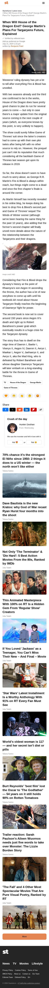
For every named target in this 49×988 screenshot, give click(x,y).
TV (5, 382)
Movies (24, 963)
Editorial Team (8, 977)
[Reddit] (20, 410)
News (6, 963)
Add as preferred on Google (14, 41)
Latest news (17, 11)
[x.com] (13, 410)
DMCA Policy (7, 974)
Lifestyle (37, 963)
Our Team (35, 974)
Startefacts (7, 11)
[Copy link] (41, 410)
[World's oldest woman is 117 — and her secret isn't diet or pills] (24, 760)
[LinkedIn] (27, 410)
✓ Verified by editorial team (14, 38)
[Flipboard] (34, 410)
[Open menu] (43, 3)
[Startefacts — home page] (6, 3)
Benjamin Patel (17, 46)
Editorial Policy (20, 977)
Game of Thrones (10, 388)
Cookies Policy (20, 970)
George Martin (35, 382)
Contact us (26, 974)
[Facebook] (6, 410)
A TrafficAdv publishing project (29, 983)
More (24, 937)
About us (17, 974)
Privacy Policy (8, 970)
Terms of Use (33, 970)
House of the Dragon (18, 382)
